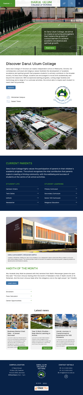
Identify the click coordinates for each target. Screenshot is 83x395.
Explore (11, 87)
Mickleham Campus (16, 97)
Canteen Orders (12, 189)
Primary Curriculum (51, 189)
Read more (50, 48)
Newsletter (10, 202)
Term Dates (10, 193)
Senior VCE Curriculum (52, 198)
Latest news (41, 310)
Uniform (9, 198)
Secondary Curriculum (52, 193)
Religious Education (52, 202)
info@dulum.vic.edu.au (67, 372)
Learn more (12, 283)
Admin (45, 383)
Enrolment (10, 292)
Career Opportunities (13, 301)
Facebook (66, 376)
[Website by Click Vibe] (41, 388)
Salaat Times (14, 101)
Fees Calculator (12, 296)
